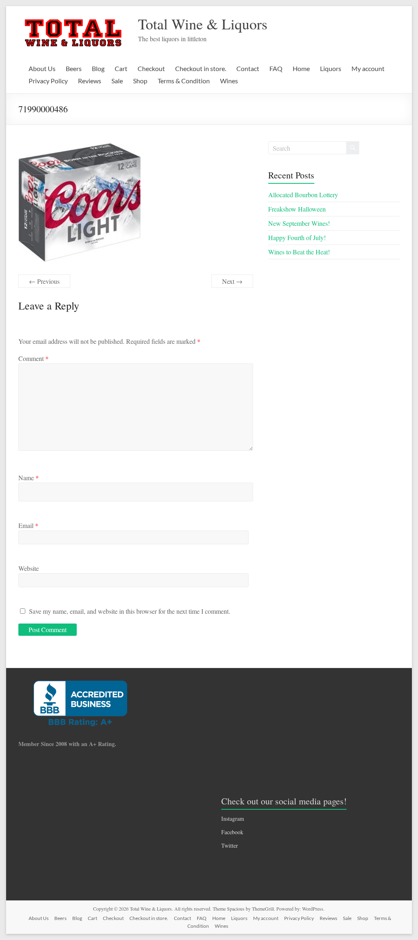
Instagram (232, 818)
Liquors (330, 68)
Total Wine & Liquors (202, 23)
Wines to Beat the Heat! (299, 251)
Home (301, 68)
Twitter (229, 845)
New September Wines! (299, 223)
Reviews (89, 81)
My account (368, 68)
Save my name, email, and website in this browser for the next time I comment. (129, 611)
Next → (232, 281)
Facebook (232, 832)
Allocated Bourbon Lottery (303, 194)
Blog (98, 68)
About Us (42, 68)
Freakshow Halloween (297, 209)
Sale (117, 81)
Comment (33, 358)
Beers (74, 68)
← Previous (44, 281)
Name (28, 477)
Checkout (151, 68)
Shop (140, 81)
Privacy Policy (48, 81)
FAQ (275, 68)
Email (28, 525)
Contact (247, 68)
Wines (229, 81)
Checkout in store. (200, 68)
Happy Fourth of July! (297, 237)
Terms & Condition (184, 81)
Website (28, 568)
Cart (121, 68)
